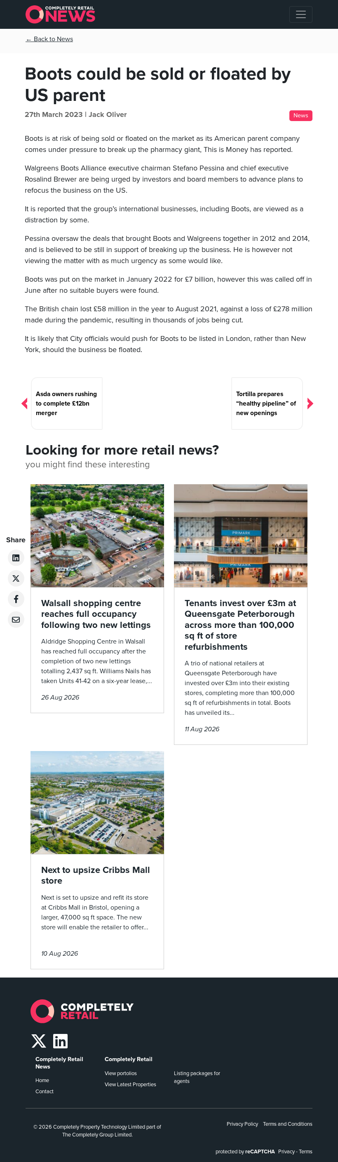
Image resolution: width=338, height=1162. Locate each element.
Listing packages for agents (197, 1077)
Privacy (286, 1151)
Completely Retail (129, 1059)
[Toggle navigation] (300, 14)
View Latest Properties (130, 1084)
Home (42, 1080)
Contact (44, 1091)
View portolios (121, 1073)
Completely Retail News (59, 1063)
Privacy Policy (242, 1124)
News (300, 115)
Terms (305, 1151)
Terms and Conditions (287, 1124)
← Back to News (49, 39)
